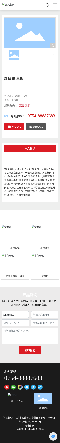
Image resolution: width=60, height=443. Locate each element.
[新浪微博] (6, 387)
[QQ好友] (26, 387)
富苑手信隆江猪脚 (15, 276)
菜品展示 (24, 105)
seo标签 (52, 417)
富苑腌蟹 (45, 247)
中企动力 (33, 429)
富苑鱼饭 (15, 247)
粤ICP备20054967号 (30, 421)
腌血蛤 (45, 276)
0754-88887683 (41, 115)
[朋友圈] (20, 387)
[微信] (13, 387)
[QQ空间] (33, 387)
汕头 (41, 429)
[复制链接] (40, 387)
